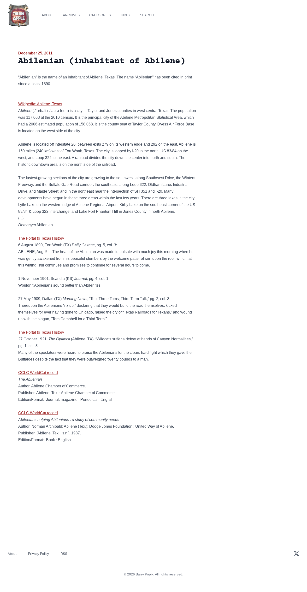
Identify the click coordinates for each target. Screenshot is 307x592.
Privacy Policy (38, 554)
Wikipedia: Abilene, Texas (40, 104)
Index (125, 15)
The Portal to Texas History (41, 238)
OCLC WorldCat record (38, 373)
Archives (71, 15)
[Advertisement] (245, 87)
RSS (63, 554)
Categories (100, 15)
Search (147, 15)
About (47, 15)
